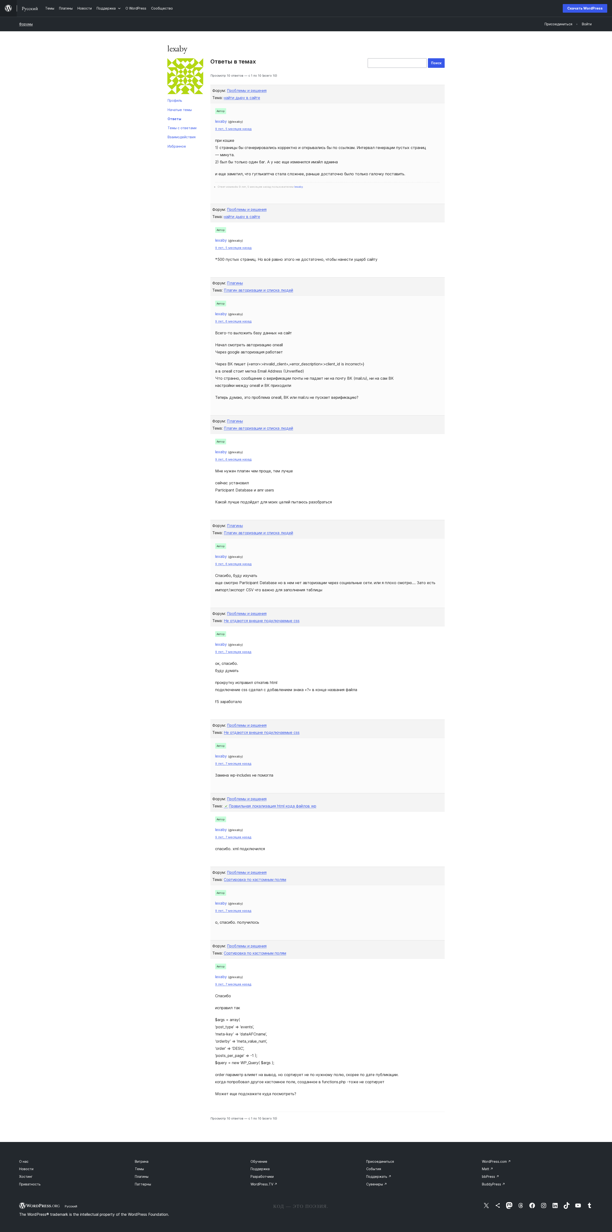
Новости (26, 1169)
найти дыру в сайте (242, 97)
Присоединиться (380, 1161)
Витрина (141, 1161)
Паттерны (143, 1184)
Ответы (174, 119)
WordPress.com (496, 1161)
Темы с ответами (182, 128)
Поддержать (378, 1176)
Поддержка (260, 1169)
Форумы (26, 24)
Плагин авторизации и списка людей (258, 290)
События (373, 1169)
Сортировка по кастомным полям (255, 879)
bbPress (490, 1176)
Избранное (177, 146)
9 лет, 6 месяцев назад (233, 321)
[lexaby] (185, 77)
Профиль (175, 100)
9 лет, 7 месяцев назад (233, 652)
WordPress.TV (264, 1184)
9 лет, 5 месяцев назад (233, 129)
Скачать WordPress (585, 8)
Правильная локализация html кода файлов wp (272, 806)
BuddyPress (493, 1184)
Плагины (235, 283)
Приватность (30, 1184)
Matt (487, 1169)
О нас (23, 1161)
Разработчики (262, 1176)
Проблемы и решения (247, 90)
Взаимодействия (182, 137)
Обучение (259, 1161)
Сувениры (376, 1184)
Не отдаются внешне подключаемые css (262, 620)
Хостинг (26, 1176)
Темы (139, 1169)
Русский (71, 1206)
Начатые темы (180, 110)
